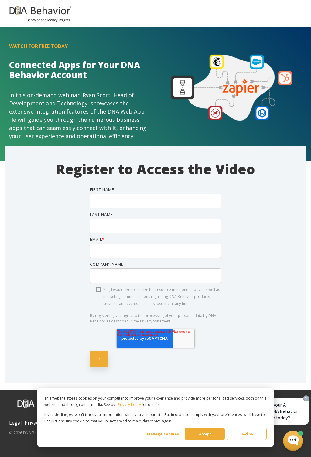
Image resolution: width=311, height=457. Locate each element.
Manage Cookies (163, 434)
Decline (246, 434)
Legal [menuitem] (15, 422)
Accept (205, 434)
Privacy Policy (129, 404)
